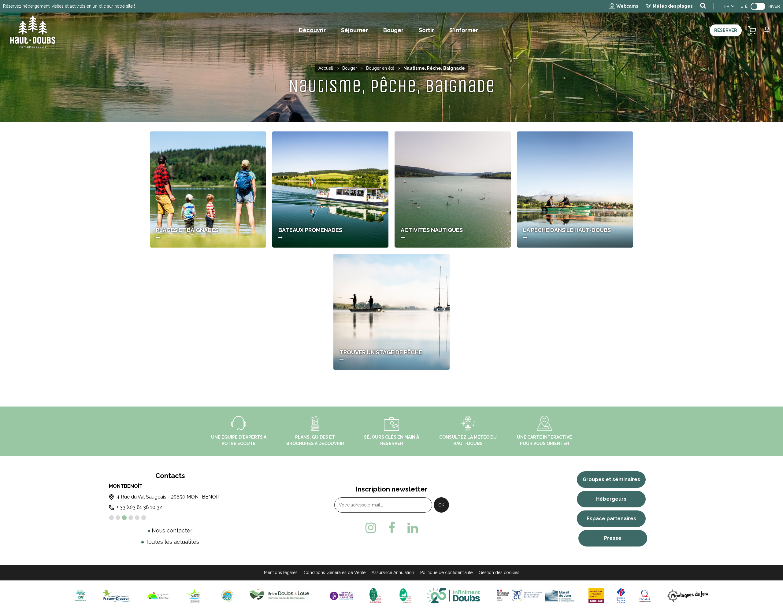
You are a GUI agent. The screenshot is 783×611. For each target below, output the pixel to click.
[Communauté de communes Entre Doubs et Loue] (280, 595)
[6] (143, 517)
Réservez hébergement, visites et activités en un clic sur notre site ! (69, 6)
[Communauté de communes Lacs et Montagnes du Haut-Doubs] (158, 595)
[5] (137, 517)
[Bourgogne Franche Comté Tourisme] (596, 595)
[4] (130, 517)
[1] (111, 517)
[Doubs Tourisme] (453, 595)
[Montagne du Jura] (687, 595)
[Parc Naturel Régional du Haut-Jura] (404, 595)
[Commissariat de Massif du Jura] (534, 595)
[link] (758, 6)
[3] (124, 517)
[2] (118, 517)
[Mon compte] (766, 30)
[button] (752, 30)
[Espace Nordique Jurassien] (341, 595)
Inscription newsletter (391, 489)
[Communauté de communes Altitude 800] (227, 595)
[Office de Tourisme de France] (621, 595)
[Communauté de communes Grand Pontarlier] (195, 595)
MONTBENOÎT (126, 486)
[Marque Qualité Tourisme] (645, 595)
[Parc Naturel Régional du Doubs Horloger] (375, 595)
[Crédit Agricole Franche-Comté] (80, 595)
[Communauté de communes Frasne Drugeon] (116, 595)
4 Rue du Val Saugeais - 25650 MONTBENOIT (169, 497)
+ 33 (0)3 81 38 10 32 (139, 507)
